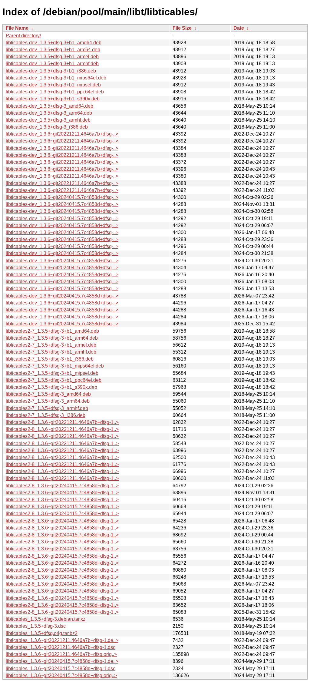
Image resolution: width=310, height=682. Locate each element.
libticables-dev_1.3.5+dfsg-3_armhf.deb (48, 120)
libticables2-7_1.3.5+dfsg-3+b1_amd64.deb (52, 331)
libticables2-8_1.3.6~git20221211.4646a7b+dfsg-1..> (62, 422)
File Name (17, 28)
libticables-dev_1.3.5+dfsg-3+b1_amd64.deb (53, 42)
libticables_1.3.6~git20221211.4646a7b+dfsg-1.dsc (60, 647)
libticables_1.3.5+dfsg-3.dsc (36, 626)
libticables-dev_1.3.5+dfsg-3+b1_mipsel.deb (53, 84)
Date (238, 28)
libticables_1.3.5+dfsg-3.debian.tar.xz (45, 619)
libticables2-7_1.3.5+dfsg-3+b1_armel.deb (51, 345)
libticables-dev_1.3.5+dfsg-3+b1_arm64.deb (53, 49)
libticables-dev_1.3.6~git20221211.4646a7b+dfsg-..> (62, 133)
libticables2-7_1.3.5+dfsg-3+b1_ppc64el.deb (53, 380)
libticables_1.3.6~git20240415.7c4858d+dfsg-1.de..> (62, 661)
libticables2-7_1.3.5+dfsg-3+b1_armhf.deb (51, 351)
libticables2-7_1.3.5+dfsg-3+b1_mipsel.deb (52, 373)
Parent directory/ (23, 35)
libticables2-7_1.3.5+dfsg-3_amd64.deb (48, 394)
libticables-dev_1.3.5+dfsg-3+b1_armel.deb (52, 56)
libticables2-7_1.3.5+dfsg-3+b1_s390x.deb (51, 387)
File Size (182, 28)
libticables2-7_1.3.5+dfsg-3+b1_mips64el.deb (55, 365)
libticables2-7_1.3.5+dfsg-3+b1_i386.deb (50, 358)
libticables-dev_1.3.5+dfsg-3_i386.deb (47, 126)
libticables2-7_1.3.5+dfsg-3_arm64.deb (48, 401)
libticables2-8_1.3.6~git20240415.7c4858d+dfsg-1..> (62, 485)
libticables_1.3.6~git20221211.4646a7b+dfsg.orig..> (61, 654)
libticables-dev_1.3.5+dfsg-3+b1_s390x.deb (53, 98)
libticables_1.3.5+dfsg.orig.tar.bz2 (42, 633)
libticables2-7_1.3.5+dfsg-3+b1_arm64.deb (52, 338)
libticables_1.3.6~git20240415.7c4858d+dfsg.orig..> (61, 675)
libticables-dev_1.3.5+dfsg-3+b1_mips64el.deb (56, 77)
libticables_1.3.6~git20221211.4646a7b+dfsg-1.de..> (62, 640)
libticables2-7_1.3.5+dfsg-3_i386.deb (45, 415)
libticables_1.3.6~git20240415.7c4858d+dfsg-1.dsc (60, 668)
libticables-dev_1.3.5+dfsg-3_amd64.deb (49, 106)
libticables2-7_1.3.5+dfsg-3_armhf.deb (47, 408)
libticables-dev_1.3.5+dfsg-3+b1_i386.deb (51, 70)
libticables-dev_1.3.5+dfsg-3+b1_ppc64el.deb (55, 91)
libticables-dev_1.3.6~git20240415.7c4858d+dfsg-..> (62, 197)
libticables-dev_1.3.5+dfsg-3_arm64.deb (49, 113)
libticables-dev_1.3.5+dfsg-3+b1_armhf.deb (52, 63)
